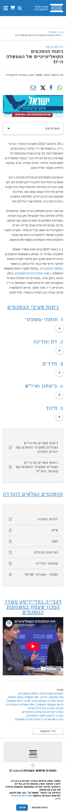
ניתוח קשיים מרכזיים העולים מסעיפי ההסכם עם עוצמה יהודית (37, 467)
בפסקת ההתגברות (51, 268)
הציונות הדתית (46, 552)
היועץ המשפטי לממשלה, (49, 705)
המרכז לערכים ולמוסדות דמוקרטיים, (42, 712)
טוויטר (42, 88)
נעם (55, 541)
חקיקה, (11, 697)
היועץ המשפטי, (14, 701)
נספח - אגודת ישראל (41, 575)
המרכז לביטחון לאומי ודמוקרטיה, (44, 716)
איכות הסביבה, (54, 701)
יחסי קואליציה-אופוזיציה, (20, 705)
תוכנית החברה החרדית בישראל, (45, 708)
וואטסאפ (59, 88)
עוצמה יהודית (47, 563)
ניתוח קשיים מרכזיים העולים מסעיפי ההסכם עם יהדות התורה (37, 447)
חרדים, (43, 697)
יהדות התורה (47, 519)
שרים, (26, 701)
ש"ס (55, 530)
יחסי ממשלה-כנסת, (27, 697)
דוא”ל (33, 88)
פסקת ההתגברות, (28, 694)
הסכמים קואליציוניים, (50, 694)
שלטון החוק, (38, 701)
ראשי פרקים (52, 128)
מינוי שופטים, (55, 697)
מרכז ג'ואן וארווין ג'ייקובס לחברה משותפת (39, 719)
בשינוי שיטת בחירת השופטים (33, 273)
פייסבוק (50, 88)
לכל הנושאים (48, 731)
